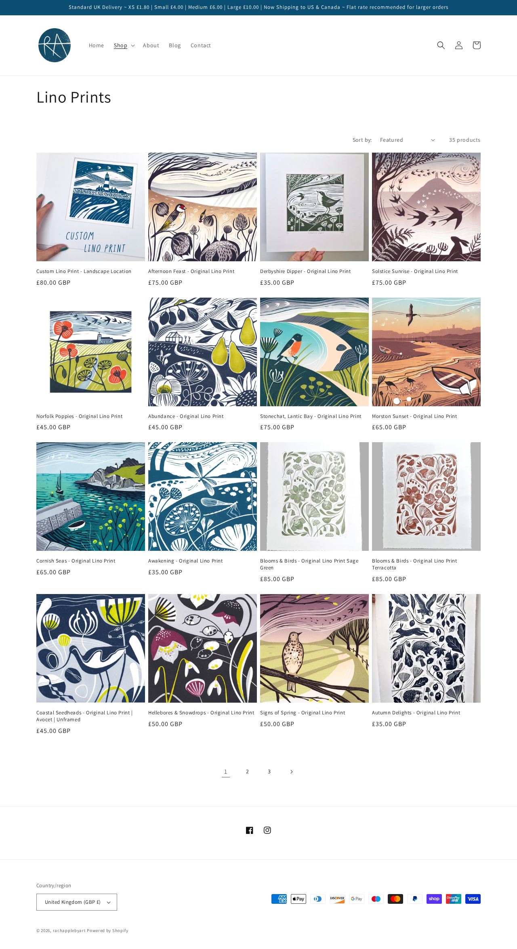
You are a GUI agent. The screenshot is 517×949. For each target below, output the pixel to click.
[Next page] (291, 772)
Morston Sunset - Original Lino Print (414, 416)
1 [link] (225, 771)
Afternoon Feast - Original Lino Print (191, 271)
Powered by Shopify (107, 930)
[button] (123, 45)
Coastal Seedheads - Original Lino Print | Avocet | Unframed (84, 716)
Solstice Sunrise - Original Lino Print (415, 271)
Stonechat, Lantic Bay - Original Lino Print (310, 416)
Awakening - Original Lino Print (185, 561)
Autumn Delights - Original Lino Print (416, 713)
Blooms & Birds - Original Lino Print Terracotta (414, 564)
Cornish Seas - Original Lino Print (75, 561)
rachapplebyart (69, 930)
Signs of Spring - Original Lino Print (302, 713)
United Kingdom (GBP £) (73, 902)
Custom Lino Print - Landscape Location (84, 271)
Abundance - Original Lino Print (186, 416)
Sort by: (362, 139)
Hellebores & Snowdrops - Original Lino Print (201, 713)
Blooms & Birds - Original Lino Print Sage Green (309, 564)
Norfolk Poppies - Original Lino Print (79, 416)
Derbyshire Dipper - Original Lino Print (305, 271)
